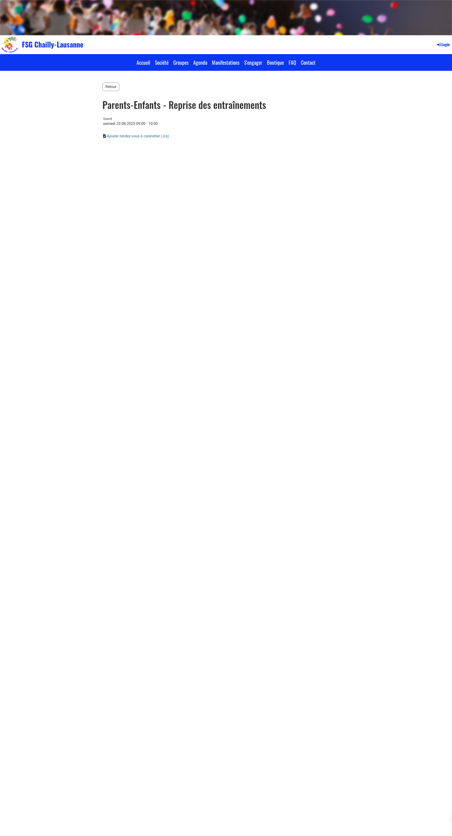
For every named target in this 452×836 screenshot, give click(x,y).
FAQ (292, 62)
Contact (308, 62)
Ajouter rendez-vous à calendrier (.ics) (138, 136)
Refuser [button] (416, 829)
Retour (110, 86)
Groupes (181, 62)
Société (162, 62)
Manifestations (225, 62)
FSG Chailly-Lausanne (52, 44)
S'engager (253, 62)
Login (445, 44)
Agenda (200, 62)
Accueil (143, 62)
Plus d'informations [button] (209, 828)
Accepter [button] (436, 829)
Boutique (275, 62)
